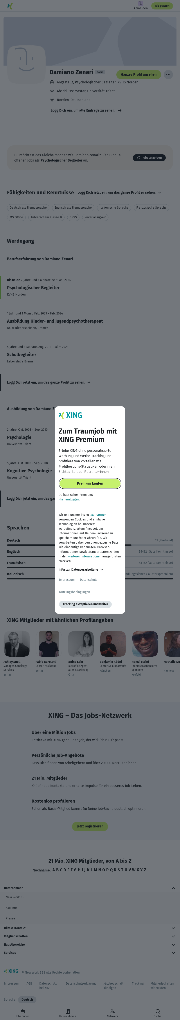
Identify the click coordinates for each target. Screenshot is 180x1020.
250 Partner (98, 515)
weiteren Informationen (84, 556)
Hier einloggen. (69, 499)
